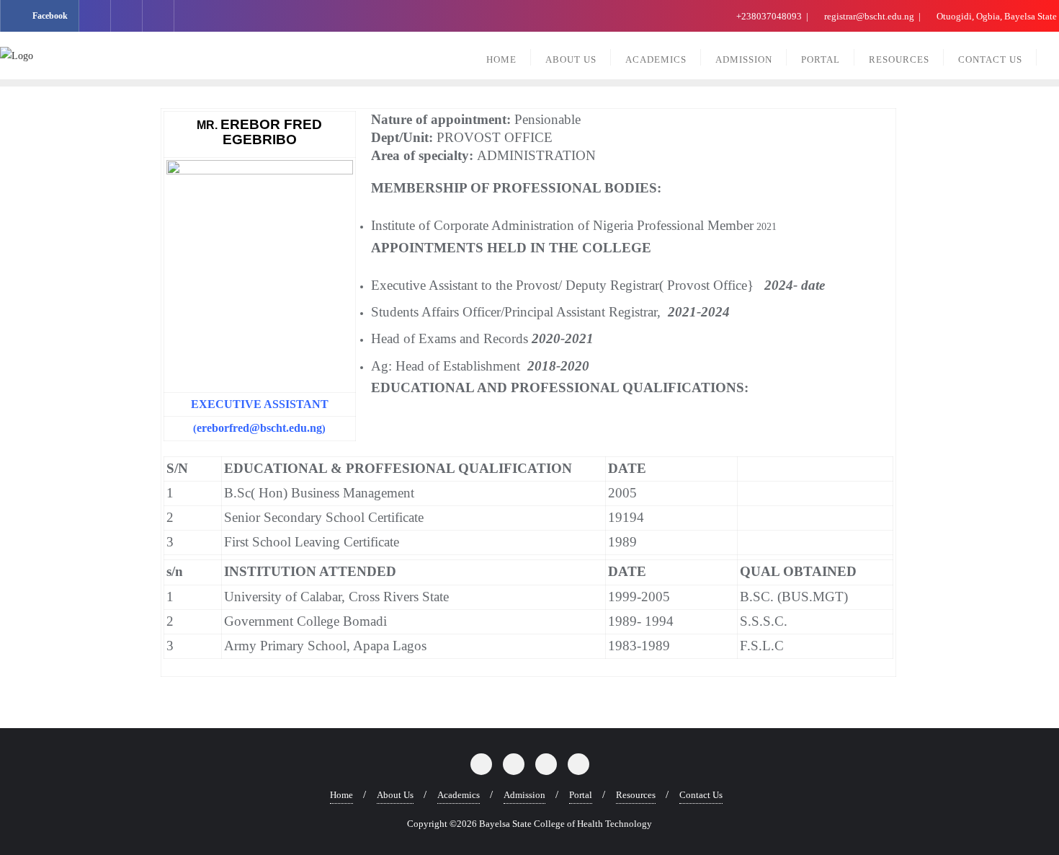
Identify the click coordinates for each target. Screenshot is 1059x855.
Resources (636, 794)
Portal (580, 794)
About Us (395, 794)
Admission (524, 794)
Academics (458, 794)
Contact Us (701, 794)
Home (341, 794)
